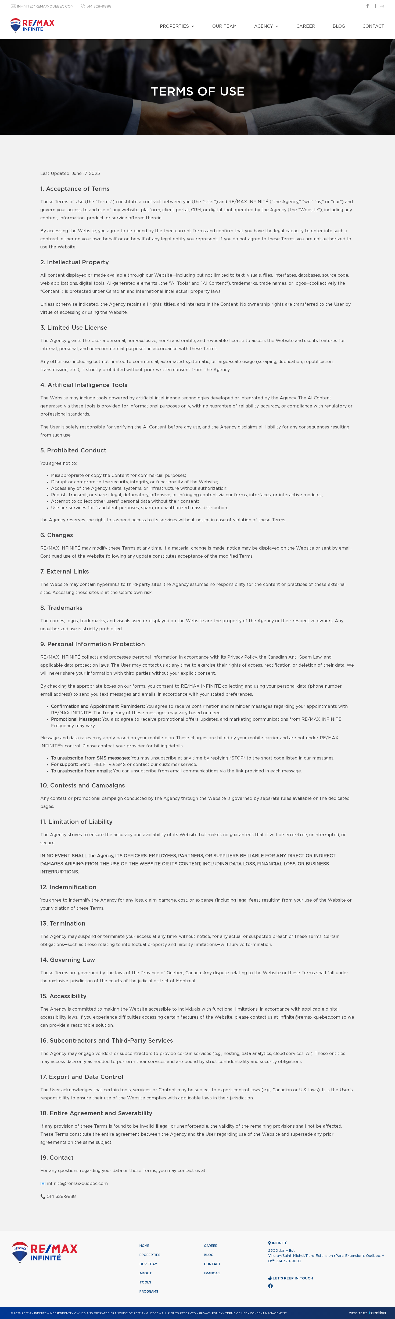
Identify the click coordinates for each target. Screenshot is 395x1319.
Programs (148, 1291)
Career (305, 26)
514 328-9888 (99, 6)
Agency (263, 26)
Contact (373, 26)
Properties (174, 26)
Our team (224, 26)
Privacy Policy (210, 1313)
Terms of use (236, 1313)
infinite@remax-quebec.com (45, 6)
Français (212, 1273)
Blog (339, 26)
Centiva (377, 1312)
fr (382, 6)
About (145, 1273)
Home (144, 1245)
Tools (145, 1282)
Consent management (268, 1313)
